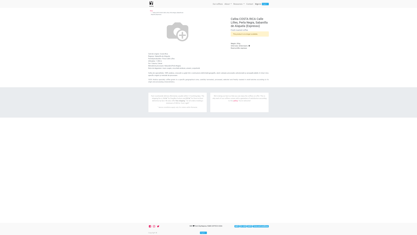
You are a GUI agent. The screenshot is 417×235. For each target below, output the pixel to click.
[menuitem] (218, 4)
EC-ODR (243, 226)
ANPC (237, 226)
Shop (151, 11)
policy (235, 101)
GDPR (250, 226)
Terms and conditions (260, 226)
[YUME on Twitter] (158, 226)
